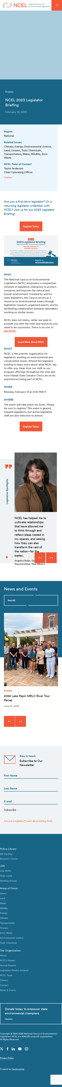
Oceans (4, 927)
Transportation (7, 922)
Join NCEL (5, 870)
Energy (3, 913)
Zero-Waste (6, 932)
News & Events (8, 990)
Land (2, 898)
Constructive (18, 1069)
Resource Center (9, 858)
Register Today (31, 226)
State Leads (6, 875)
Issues (3, 893)
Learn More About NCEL (31, 341)
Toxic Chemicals (8, 942)
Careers (4, 980)
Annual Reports (8, 965)
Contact (8, 177)
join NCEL (10, 331)
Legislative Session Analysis (14, 970)
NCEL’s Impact (7, 960)
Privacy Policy (7, 1058)
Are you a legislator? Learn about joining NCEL (28, 821)
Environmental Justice (11, 937)
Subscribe (10, 809)
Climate (4, 918)
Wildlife (4, 908)
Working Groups (8, 880)
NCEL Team (6, 975)
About (3, 955)
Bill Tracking (6, 853)
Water (3, 903)
